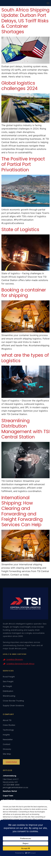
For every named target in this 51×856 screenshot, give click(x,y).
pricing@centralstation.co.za (15, 787)
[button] (48, 3)
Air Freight (7, 686)
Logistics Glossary (14, 659)
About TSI (7, 720)
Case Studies (9, 725)
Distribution (8, 691)
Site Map (7, 754)
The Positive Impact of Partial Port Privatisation (23, 164)
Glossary (7, 749)
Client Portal (11, 762)
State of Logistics (20, 229)
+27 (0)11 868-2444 (11, 785)
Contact (6, 744)
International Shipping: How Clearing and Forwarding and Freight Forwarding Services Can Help (22, 511)
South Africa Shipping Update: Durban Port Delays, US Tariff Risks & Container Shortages (25, 21)
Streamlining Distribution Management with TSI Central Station (25, 428)
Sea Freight (8, 681)
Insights (6, 734)
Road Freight (9, 676)
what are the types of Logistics (25, 358)
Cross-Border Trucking (13, 700)
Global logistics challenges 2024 (19, 86)
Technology (8, 730)
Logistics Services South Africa (20, 663)
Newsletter (8, 739)
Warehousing (9, 696)
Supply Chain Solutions (13, 705)
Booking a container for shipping (23, 292)
